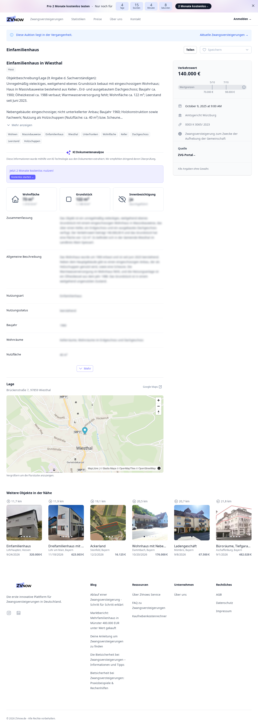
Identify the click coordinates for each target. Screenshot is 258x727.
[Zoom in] (158, 400)
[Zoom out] (158, 406)
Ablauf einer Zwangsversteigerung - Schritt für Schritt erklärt (106, 600)
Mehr (87, 368)
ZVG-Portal (187, 155)
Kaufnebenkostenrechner (149, 616)
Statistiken (78, 19)
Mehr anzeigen (22, 125)
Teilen (190, 50)
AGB (219, 594)
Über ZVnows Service (146, 594)
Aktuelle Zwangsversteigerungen (224, 35)
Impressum (224, 611)
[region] (24, 522)
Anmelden (243, 19)
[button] (85, 431)
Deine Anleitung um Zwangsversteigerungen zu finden (106, 641)
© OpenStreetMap (146, 468)
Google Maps (150, 386)
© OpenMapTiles (126, 468)
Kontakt (135, 19)
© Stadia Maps (108, 468)
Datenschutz (224, 603)
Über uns (116, 19)
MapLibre (93, 468)
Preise (98, 19)
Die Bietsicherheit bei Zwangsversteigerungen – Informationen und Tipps (108, 660)
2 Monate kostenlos (193, 6)
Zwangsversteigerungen (46, 19)
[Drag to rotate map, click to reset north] (158, 412)
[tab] (18, 536)
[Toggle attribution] (159, 468)
